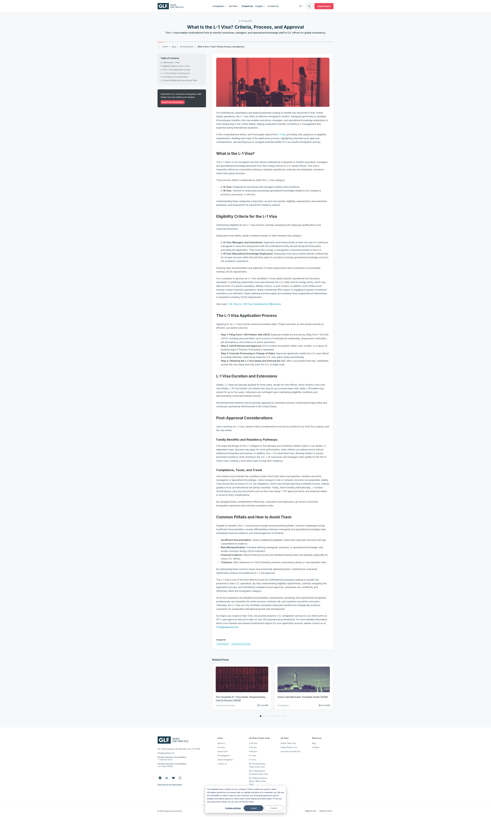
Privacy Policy (248, 802)
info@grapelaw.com (227, 627)
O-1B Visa (253, 743)
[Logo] (171, 6)
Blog (314, 743)
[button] (301, 6)
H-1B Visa (253, 751)
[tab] (260, 716)
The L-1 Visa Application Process (176, 70)
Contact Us (222, 764)
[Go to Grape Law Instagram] (160, 777)
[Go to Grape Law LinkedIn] (166, 777)
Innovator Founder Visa (290, 751)
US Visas (221, 747)
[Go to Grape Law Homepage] (173, 740)
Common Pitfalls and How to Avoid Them (180, 80)
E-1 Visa (252, 760)
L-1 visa (281, 134)
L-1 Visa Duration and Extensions (176, 73)
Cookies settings (233, 808)
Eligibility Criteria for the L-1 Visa (176, 66)
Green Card (222, 751)
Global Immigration (225, 760)
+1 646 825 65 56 (165, 760)
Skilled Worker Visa (289, 747)
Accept (254, 808)
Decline (274, 808)
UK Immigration (223, 755)
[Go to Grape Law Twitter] (180, 777)
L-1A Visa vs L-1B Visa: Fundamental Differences (254, 304)
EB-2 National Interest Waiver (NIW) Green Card (258, 781)
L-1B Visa (252, 747)
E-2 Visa (252, 755)
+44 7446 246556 (165, 766)
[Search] (309, 6)
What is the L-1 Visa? (171, 62)
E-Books (315, 747)
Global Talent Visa (288, 743)
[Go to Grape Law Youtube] (173, 777)
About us (221, 743)
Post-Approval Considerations (175, 77)
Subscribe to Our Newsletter (170, 785)
